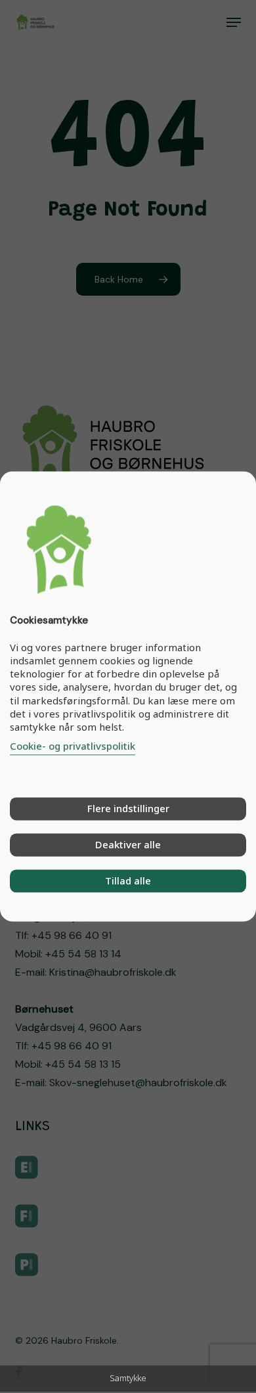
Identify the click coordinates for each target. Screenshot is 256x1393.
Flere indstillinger (128, 808)
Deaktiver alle (128, 845)
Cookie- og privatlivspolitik (72, 746)
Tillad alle (128, 881)
